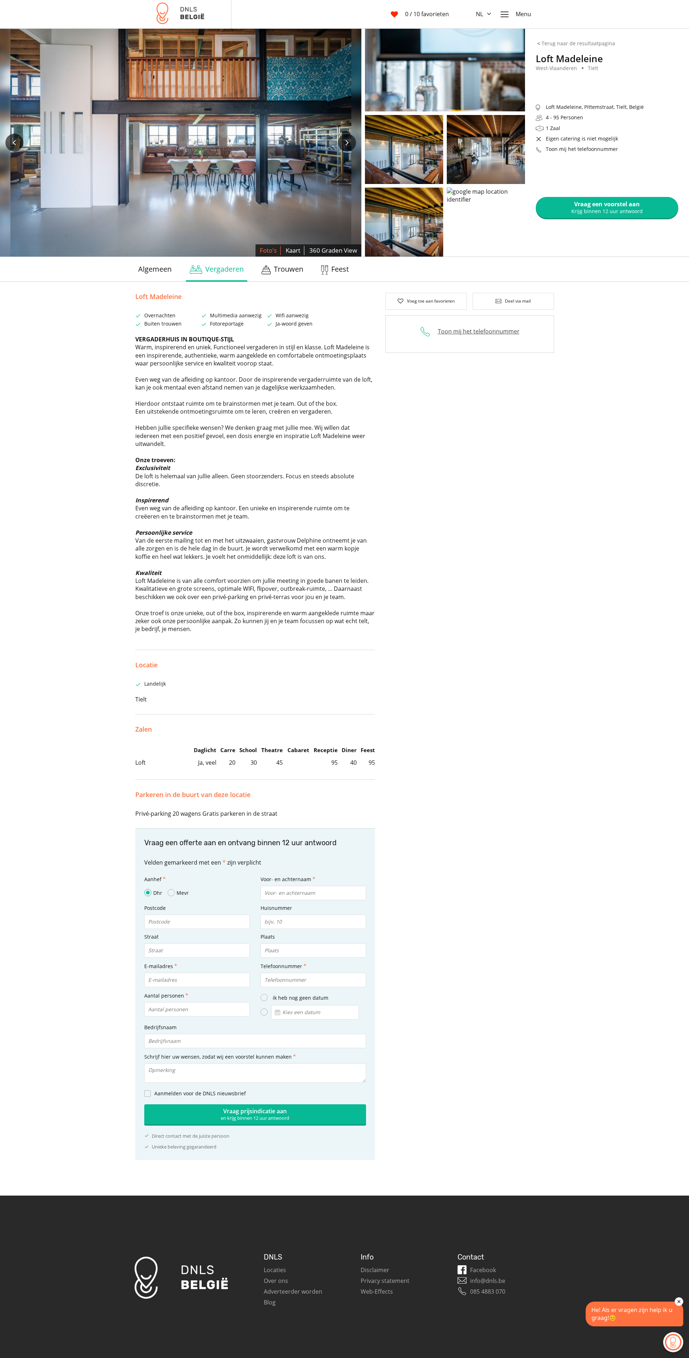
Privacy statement (385, 1281)
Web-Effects (377, 1291)
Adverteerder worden (293, 1291)
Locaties (275, 1270)
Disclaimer (375, 1270)
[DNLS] (180, 14)
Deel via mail (518, 301)
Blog (270, 1302)
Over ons (276, 1281)
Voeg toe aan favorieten (431, 301)
